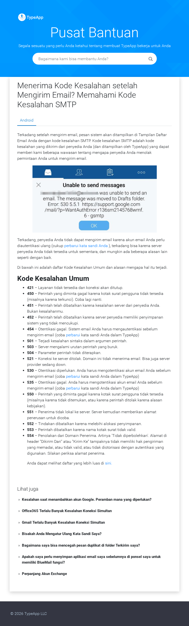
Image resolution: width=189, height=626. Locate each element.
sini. (108, 463)
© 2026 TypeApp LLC (28, 613)
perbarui (73, 335)
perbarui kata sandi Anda (86, 245)
